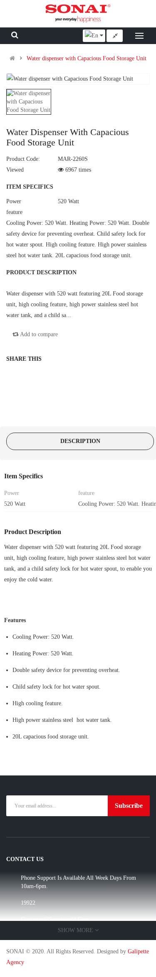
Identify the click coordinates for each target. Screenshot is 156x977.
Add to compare (38, 334)
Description (80, 441)
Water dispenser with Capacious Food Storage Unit (86, 59)
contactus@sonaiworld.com (55, 919)
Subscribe (129, 805)
